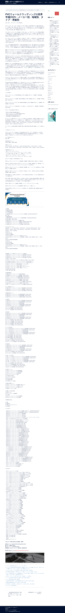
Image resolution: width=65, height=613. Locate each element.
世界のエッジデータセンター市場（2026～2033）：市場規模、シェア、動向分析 (18, 576)
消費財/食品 (50, 88)
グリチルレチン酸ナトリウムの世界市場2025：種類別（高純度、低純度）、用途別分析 (19, 570)
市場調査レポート (40, 2)
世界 (17, 22)
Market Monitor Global (52, 76)
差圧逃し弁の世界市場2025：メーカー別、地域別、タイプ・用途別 (54, 59)
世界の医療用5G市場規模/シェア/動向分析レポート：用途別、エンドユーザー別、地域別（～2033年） (21, 571)
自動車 (49, 95)
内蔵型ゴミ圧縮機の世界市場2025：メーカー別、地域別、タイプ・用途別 (54, 45)
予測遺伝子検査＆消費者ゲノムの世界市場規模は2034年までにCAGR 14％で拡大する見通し (20, 580)
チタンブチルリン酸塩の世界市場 (11, 585)
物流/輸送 (49, 90)
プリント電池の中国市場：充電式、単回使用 (13, 579)
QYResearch (50, 78)
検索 (48, 10)
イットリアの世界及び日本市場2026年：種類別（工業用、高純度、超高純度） (18, 577)
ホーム (7, 10)
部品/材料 (49, 99)
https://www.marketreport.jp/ (53, 104)
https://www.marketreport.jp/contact (22, 550)
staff (9, 22)
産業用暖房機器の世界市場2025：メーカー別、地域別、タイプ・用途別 (54, 27)
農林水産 (49, 97)
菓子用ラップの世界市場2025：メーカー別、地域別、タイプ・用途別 (54, 41)
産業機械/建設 (20, 22)
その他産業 (50, 79)
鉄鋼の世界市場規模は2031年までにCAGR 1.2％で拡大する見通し (16, 582)
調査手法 (46, 2)
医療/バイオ (50, 83)
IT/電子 (49, 74)
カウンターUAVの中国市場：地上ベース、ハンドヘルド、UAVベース (16, 565)
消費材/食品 (50, 86)
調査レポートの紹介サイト (14, 2)
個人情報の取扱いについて (53, 2)
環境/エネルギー (50, 92)
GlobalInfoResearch (51, 72)
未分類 (49, 85)
